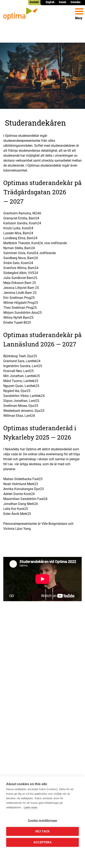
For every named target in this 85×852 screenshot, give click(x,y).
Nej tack (42, 831)
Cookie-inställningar (42, 820)
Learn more (30, 807)
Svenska (75, 2)
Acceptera (42, 842)
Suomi (62, 2)
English (50, 2)
